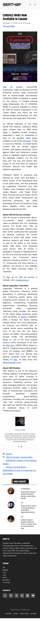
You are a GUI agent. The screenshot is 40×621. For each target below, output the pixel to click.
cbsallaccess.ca (22, 280)
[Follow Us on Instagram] (22, 595)
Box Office (6, 580)
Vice (4, 575)
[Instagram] (21, 447)
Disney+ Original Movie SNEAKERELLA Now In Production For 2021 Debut (19, 470)
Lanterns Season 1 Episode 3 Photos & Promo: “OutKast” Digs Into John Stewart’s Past (28, 524)
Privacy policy (24, 613)
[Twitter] (19, 447)
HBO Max (10, 345)
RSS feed (8, 613)
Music (5, 577)
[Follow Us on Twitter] (17, 595)
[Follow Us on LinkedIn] (27, 595)
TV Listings (6, 582)
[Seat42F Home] (5, 595)
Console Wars (26, 457)
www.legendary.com (12, 362)
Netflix (24, 317)
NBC (15, 359)
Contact (15, 613)
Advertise (33, 613)
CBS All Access (12, 457)
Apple (34, 260)
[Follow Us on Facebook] (11, 595)
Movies (9, 454)
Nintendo (27, 141)
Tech (4, 572)
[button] (30, 4)
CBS (5, 87)
